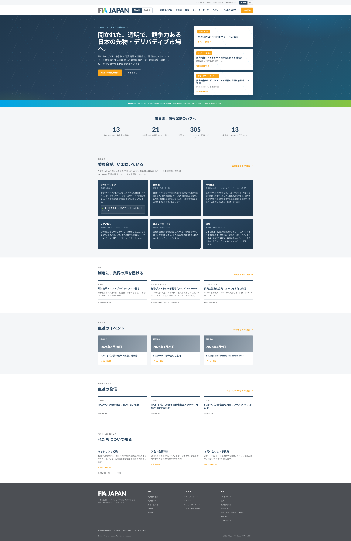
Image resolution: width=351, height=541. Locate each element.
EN (250, 3)
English (147, 10)
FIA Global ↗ (231, 3)
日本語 (243, 3)
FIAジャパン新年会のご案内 (167, 355)
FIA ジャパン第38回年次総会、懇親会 (119, 355)
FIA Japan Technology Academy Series (225, 355)
